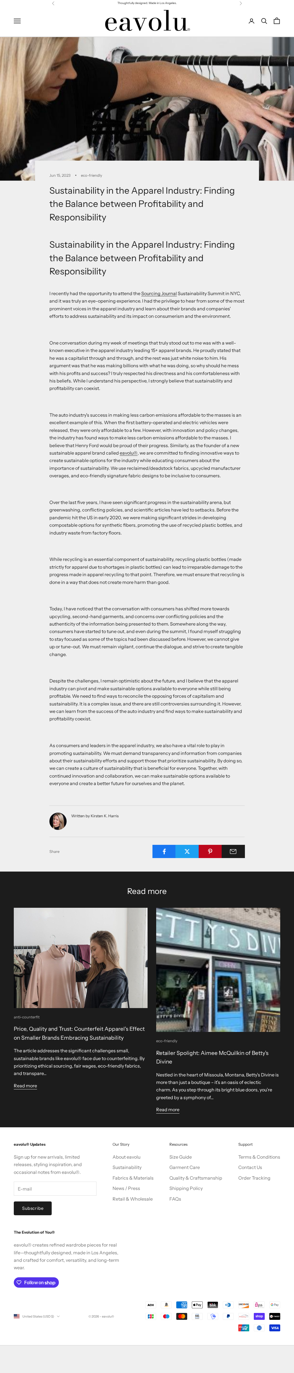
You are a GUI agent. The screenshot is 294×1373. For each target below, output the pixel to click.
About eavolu (126, 1157)
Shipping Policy (186, 1188)
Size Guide (180, 1157)
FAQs (175, 1199)
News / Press (126, 1188)
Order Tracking (254, 1178)
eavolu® (129, 453)
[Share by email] (233, 851)
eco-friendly (91, 175)
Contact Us (250, 1167)
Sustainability (127, 1167)
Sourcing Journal (159, 293)
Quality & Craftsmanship (195, 1178)
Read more (25, 1086)
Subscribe (32, 1208)
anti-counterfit (27, 1017)
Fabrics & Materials (133, 1178)
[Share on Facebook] (164, 851)
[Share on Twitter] (187, 851)
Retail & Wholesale (133, 1199)
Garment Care (184, 1167)
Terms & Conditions (259, 1157)
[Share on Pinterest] (210, 851)
